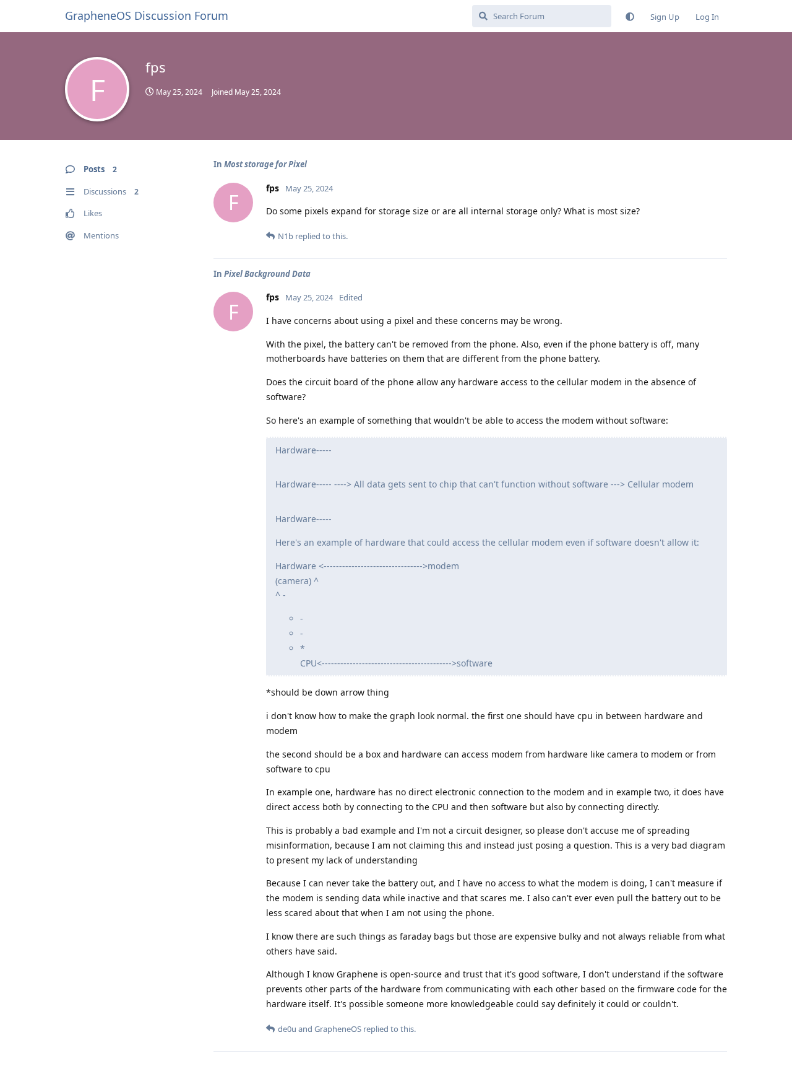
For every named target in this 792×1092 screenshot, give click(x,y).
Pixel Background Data (267, 273)
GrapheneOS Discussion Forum (146, 15)
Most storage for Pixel (265, 164)
